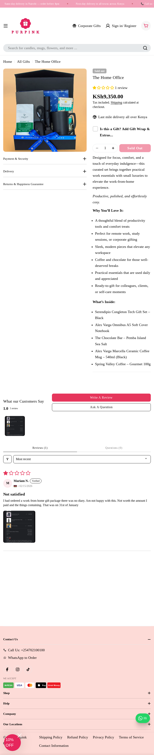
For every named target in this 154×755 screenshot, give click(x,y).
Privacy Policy (103, 737)
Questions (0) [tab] (113, 447)
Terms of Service (131, 737)
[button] (104, 88)
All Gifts (23, 62)
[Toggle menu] (5, 25)
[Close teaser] (19, 735)
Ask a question (101, 407)
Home (7, 62)
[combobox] (77, 48)
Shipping (116, 102)
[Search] (145, 48)
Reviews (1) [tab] (40, 447)
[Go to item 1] (15, 426)
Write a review (101, 397)
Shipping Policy (50, 737)
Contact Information (54, 746)
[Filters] (7, 459)
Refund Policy (77, 737)
